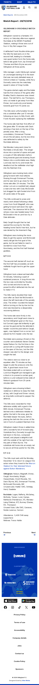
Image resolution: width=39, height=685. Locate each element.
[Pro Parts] (29, 574)
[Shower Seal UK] (29, 583)
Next (34, 532)
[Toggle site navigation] (35, 7)
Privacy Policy (19, 615)
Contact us (19, 653)
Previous (7, 532)
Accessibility (19, 630)
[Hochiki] (10, 583)
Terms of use (19, 622)
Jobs (19, 646)
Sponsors (19, 669)
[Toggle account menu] (24, 7)
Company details (19, 638)
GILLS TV (32, 2)
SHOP (19, 2)
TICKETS (7, 2)
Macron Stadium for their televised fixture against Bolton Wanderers (19, 466)
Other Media (26, 680)
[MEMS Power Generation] (19, 556)
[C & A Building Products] (19, 591)
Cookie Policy (19, 661)
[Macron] (10, 574)
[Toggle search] (29, 7)
